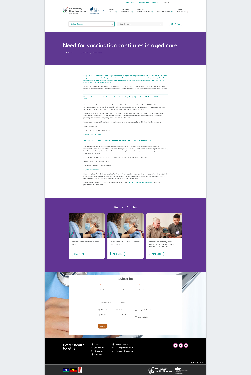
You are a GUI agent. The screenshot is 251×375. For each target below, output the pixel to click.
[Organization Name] (106, 297)
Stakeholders (163, 11)
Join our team (99, 348)
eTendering (131, 2)
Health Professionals (144, 10)
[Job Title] (125, 297)
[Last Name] (125, 285)
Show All (175, 24)
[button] (186, 2)
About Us (112, 10)
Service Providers (126, 10)
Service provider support (124, 351)
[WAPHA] (83, 10)
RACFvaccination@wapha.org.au (140, 182)
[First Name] (106, 285)
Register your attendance (92, 134)
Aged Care (84, 53)
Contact (155, 2)
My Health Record (122, 344)
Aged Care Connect (95, 53)
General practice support (124, 348)
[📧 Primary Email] (145, 285)
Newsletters (144, 2)
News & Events (181, 10)
